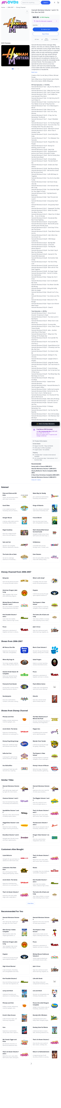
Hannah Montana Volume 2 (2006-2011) (43, 477)
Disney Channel (20, 7)
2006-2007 (10, 7)
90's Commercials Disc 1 (45, 431)
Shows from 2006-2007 (12, 641)
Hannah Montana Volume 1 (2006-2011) (43, 468)
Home (3, 7)
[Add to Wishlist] (27, 11)
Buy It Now (45, 34)
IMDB (44, 81)
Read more (34, 72)
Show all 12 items (36, 480)
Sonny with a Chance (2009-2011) (41, 466)
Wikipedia (50, 81)
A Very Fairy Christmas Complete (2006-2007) (45, 475)
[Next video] (27, 56)
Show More (31, 903)
